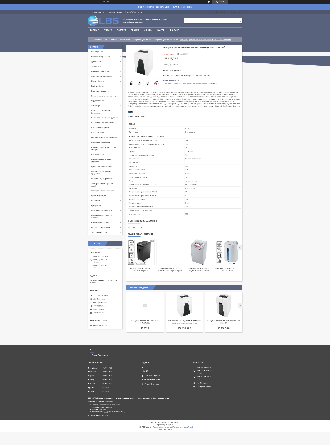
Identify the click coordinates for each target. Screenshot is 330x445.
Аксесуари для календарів (101, 210)
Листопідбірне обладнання (101, 76)
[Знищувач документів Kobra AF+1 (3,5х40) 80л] (145, 305)
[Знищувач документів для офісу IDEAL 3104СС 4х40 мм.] (198, 252)
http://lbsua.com (99, 299)
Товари (108, 30)
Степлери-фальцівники (100, 128)
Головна (94, 30)
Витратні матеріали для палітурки (104, 96)
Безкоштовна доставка (172, 71)
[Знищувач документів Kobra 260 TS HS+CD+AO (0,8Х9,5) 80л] (169, 252)
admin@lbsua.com (100, 303)
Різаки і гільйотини (98, 81)
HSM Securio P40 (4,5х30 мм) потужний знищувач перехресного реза (184, 322)
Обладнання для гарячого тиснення (101, 216)
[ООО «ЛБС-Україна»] (103, 20)
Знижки (148, 30)
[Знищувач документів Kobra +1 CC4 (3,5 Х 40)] (227, 252)
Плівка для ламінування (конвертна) (100, 112)
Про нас (135, 30)
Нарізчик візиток (97, 86)
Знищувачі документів (141, 40)
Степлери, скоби (97, 133)
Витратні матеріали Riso (100, 57)
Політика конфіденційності (183, 427)
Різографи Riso (97, 52)
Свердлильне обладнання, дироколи (101, 160)
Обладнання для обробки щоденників (101, 173)
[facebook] (129, 113)
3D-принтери (96, 66)
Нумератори (96, 206)
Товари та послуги (100, 40)
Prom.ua (177, 422)
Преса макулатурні (98, 196)
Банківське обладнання (120, 40)
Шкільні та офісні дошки (100, 227)
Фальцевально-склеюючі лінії (102, 123)
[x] (131, 113)
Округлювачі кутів (98, 101)
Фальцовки (95, 201)
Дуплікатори (96, 62)
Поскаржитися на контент (162, 427)
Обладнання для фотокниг (101, 179)
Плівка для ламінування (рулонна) (104, 118)
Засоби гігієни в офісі (99, 232)
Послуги (121, 30)
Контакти (175, 30)
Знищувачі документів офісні (165, 40)
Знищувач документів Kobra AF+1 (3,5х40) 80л (145, 322)
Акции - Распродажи (100, 355)
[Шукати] (239, 20)
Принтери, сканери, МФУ (100, 71)
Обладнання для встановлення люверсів (103, 148)
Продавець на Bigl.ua (165, 425)
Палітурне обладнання (100, 91)
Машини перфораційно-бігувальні (104, 137)
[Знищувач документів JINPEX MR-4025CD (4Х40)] (141, 252)
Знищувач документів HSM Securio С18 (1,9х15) (223, 322)
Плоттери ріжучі (97, 154)
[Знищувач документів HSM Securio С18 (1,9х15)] (223, 305)
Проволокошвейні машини (101, 167)
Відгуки (161, 30)
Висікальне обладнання (100, 142)
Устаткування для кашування (102, 191)
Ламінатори (95, 106)
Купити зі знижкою (182, 7)
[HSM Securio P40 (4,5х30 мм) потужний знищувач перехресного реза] (184, 305)
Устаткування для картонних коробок (102, 185)
